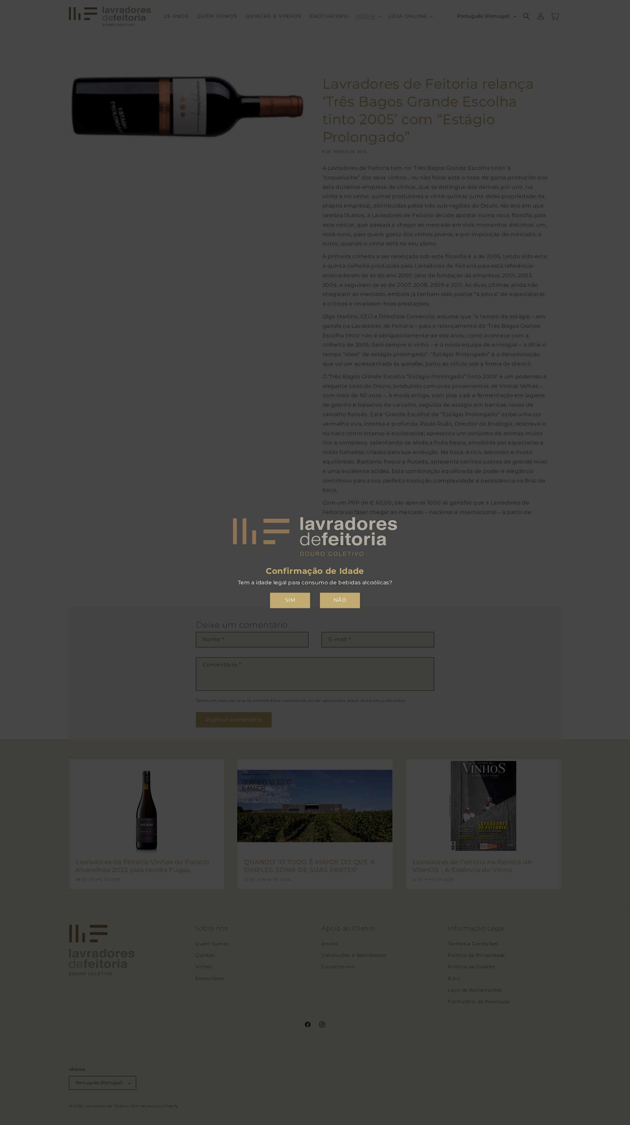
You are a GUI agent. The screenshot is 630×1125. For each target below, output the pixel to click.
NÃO (340, 600)
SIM (290, 600)
